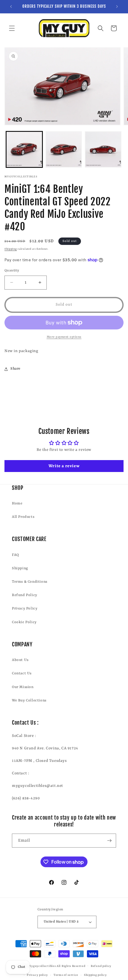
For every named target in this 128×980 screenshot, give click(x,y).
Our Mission (23, 687)
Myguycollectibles (42, 966)
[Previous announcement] (11, 6)
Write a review (64, 466)
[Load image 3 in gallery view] (103, 149)
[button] (11, 28)
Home (17, 503)
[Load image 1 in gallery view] (24, 149)
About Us (20, 660)
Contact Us (22, 673)
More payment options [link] (64, 337)
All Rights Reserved (71, 966)
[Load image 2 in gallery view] (64, 149)
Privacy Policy (24, 609)
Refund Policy (24, 595)
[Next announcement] (117, 6)
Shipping (10, 249)
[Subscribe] (109, 841)
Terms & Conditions (29, 582)
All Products (23, 517)
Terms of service (66, 975)
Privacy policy (37, 975)
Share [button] (15, 369)
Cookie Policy (24, 622)
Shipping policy (95, 975)
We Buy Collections (29, 700)
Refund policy (101, 966)
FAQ (15, 555)
